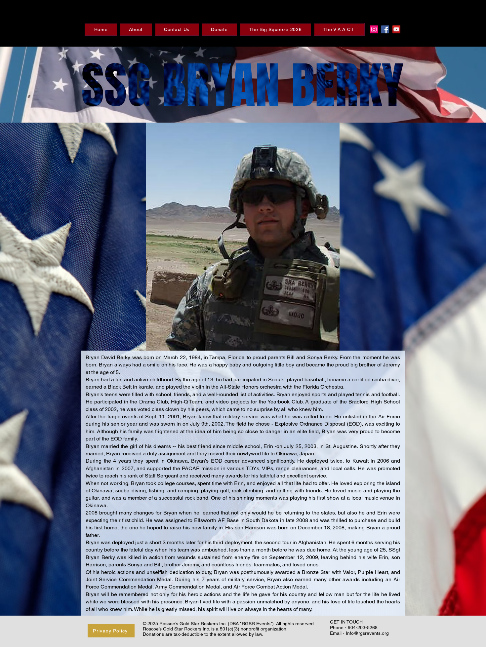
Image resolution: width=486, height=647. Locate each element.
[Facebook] (385, 29)
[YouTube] (396, 29)
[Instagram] (374, 29)
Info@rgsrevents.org (367, 633)
